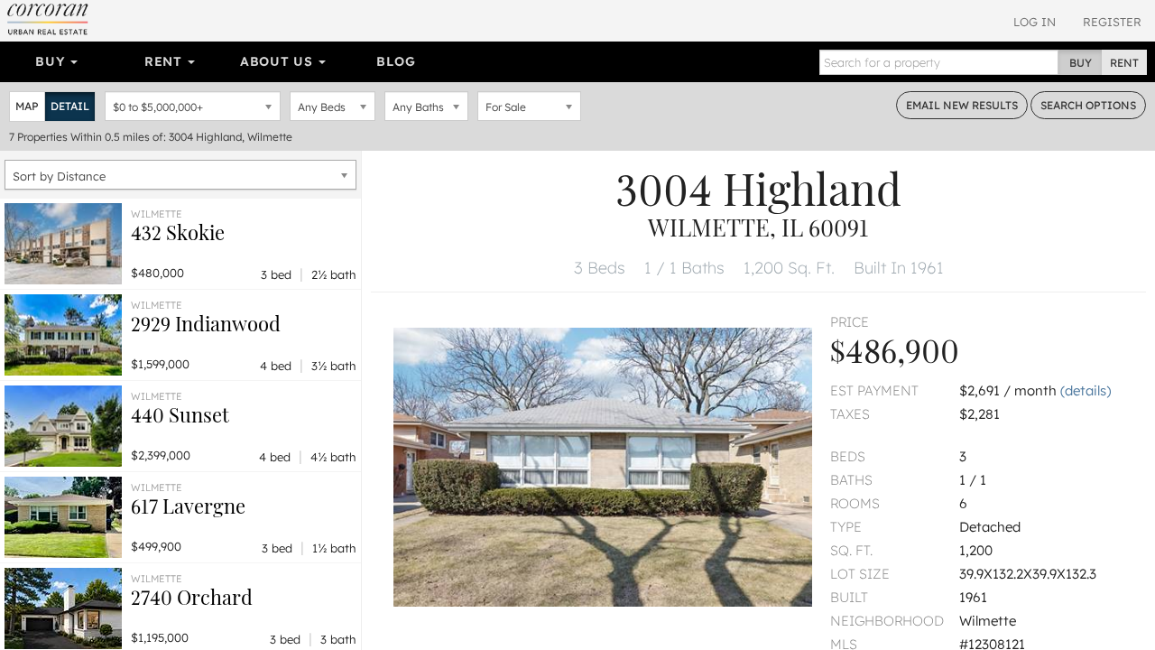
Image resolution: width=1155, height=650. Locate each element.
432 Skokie (178, 232)
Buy (52, 61)
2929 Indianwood (206, 323)
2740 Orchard (192, 596)
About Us (278, 61)
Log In (1034, 21)
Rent (165, 61)
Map (27, 106)
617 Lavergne (188, 505)
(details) (1085, 390)
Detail (70, 106)
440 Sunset (180, 414)
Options (1088, 105)
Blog (395, 61)
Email (962, 105)
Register (1112, 21)
